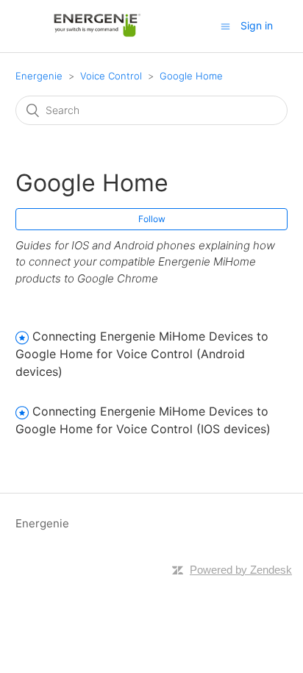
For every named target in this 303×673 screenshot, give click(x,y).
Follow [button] (151, 218)
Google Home (191, 76)
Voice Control (111, 76)
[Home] (97, 33)
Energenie (39, 76)
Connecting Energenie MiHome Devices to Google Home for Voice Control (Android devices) (141, 354)
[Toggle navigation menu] (225, 26)
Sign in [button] (256, 25)
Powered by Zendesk (241, 569)
